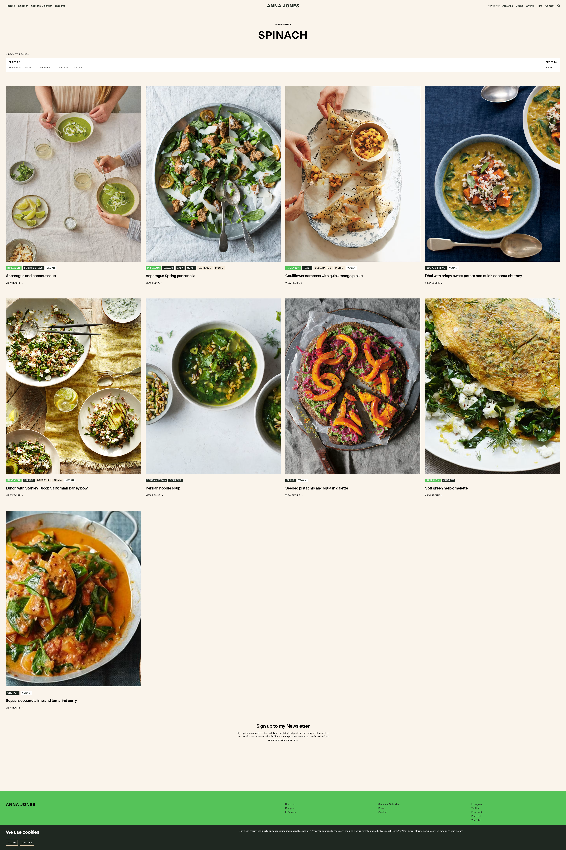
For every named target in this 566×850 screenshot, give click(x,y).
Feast (307, 268)
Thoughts (60, 5)
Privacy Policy (455, 831)
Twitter (475, 808)
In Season (23, 5)
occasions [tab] (44, 67)
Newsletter (494, 5)
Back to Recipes (18, 54)
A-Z (547, 67)
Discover (290, 804)
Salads (168, 268)
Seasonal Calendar (41, 5)
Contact (549, 5)
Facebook (476, 812)
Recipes (10, 5)
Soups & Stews (33, 268)
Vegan (51, 268)
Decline (27, 842)
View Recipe (13, 283)
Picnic (219, 268)
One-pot (448, 480)
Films (539, 5)
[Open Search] (558, 5)
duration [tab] (77, 67)
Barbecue (205, 268)
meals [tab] (28, 67)
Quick (191, 268)
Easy (180, 268)
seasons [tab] (13, 67)
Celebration (323, 268)
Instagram (476, 804)
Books (519, 5)
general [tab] (61, 67)
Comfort (175, 480)
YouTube (476, 820)
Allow (12, 842)
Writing (530, 5)
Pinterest (476, 816)
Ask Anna (507, 5)
